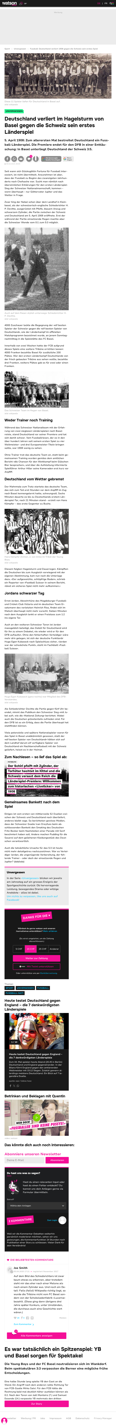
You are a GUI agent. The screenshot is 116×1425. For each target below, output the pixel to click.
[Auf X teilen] (14, 1086)
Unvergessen (20, 49)
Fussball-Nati (14, 993)
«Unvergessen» (30, 878)
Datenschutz (82, 1418)
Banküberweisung (48, 973)
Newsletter (10, 1418)
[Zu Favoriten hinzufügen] (36, 159)
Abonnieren (57, 1160)
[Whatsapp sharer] (17, 1085)
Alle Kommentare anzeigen (36, 1335)
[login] (4, 1421)
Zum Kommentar (23, 1324)
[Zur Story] (58, 1376)
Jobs (42, 1418)
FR (106, 3)
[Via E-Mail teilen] (21, 159)
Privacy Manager (103, 1418)
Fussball (43, 988)
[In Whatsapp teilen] (14, 159)
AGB (68, 1418)
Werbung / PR (28, 1418)
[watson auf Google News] (68, 159)
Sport (7, 49)
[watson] (9, 3)
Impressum (56, 1418)
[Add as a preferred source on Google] (51, 159)
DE (98, 3)
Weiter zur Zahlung (36, 958)
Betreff (10, 1199)
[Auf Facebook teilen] (7, 159)
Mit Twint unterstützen (40, 966)
